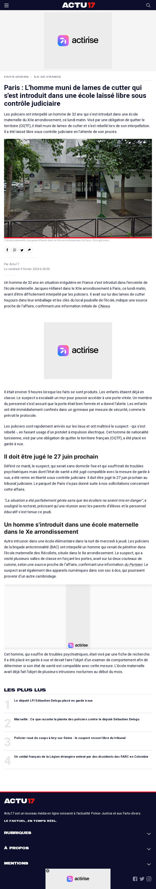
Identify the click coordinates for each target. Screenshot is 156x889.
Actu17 (78, 5)
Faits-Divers (16, 76)
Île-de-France (47, 76)
